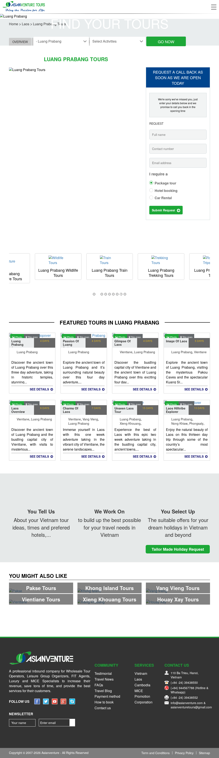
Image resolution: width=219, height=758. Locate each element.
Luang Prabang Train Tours (58, 272)
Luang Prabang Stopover (18, 343)
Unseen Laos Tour (124, 409)
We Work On (109, 511)
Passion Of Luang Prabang (71, 343)
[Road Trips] (161, 260)
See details (40, 389)
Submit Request (164, 210)
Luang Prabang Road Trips (161, 272)
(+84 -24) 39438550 (184, 682)
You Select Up (178, 511)
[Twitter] (46, 702)
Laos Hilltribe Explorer (175, 409)
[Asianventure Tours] (23, 6)
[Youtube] (55, 702)
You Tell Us (41, 511)
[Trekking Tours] (109, 260)
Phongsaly (196, 423)
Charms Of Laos (70, 409)
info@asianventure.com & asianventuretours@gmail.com (191, 705)
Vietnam (141, 673)
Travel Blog (103, 690)
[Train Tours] (58, 260)
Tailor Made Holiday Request (178, 549)
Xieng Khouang (130, 423)
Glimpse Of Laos (122, 342)
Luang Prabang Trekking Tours (109, 272)
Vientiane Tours (41, 599)
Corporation (143, 702)
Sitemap (204, 753)
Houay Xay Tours (178, 599)
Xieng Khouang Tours (109, 599)
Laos (138, 679)
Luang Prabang (27, 351)
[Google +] (63, 702)
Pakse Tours (41, 588)
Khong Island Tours (109, 588)
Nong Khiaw (179, 423)
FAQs (99, 684)
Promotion (142, 696)
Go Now (166, 41)
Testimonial (103, 673)
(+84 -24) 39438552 (184, 697)
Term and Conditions (155, 753)
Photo (18, 337)
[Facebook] (37, 702)
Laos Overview (18, 409)
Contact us (103, 707)
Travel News (104, 679)
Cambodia (142, 684)
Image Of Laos (176, 341)
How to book (104, 702)
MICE (139, 690)
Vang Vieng (90, 418)
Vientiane (126, 351)
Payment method (107, 696)
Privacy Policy (184, 753)
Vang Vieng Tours (178, 588)
